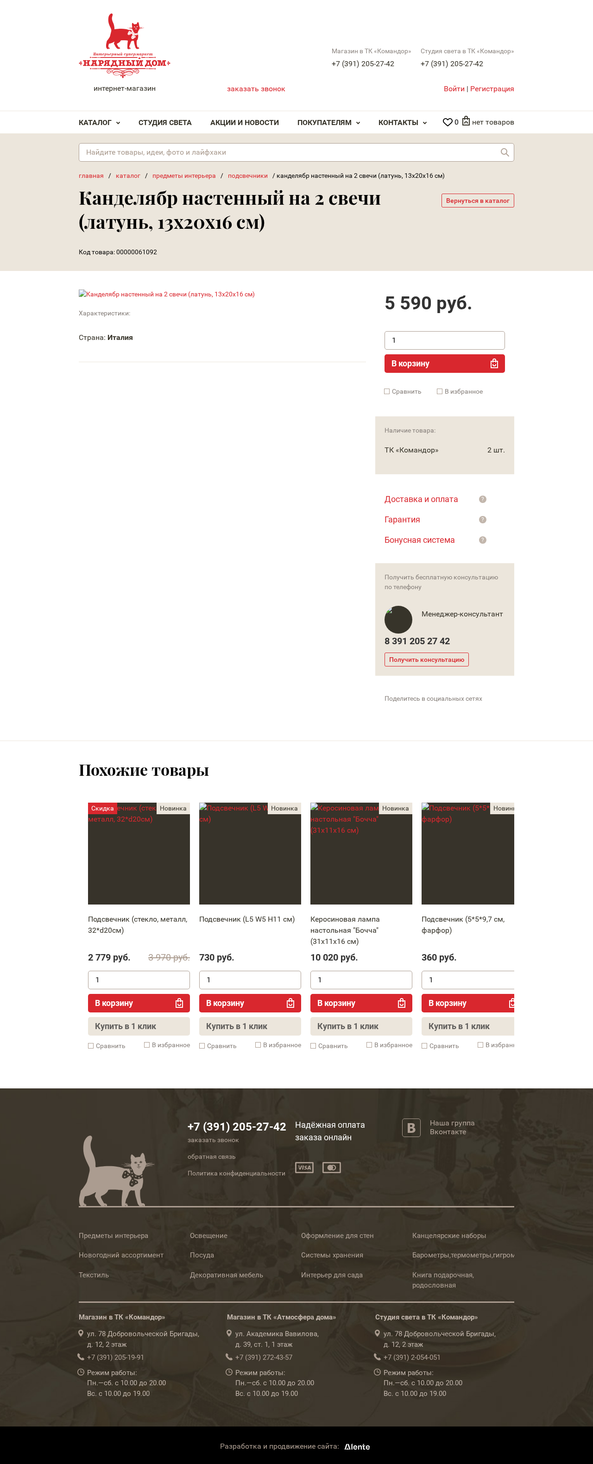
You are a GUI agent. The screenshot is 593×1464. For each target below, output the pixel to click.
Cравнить (407, 391)
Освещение (208, 1236)
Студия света (165, 122)
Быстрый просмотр (138, 856)
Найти (505, 152)
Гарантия (402, 519)
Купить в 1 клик (125, 1026)
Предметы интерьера (113, 1236)
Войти (454, 88)
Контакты (398, 122)
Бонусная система (420, 540)
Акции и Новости (244, 122)
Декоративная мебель (226, 1275)
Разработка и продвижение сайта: (280, 1446)
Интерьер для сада (332, 1275)
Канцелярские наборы (449, 1236)
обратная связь (212, 1156)
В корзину (410, 363)
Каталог (95, 122)
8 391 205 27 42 (417, 641)
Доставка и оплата (421, 499)
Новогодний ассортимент (121, 1255)
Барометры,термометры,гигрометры (472, 1255)
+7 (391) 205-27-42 (363, 63)
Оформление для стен (337, 1236)
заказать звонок (256, 88)
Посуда (202, 1255)
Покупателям (324, 122)
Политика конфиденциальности (236, 1173)
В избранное (464, 391)
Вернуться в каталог (478, 200)
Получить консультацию (426, 659)
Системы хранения (332, 1255)
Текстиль (94, 1275)
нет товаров (493, 122)
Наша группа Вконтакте (452, 1127)
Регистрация (492, 88)
